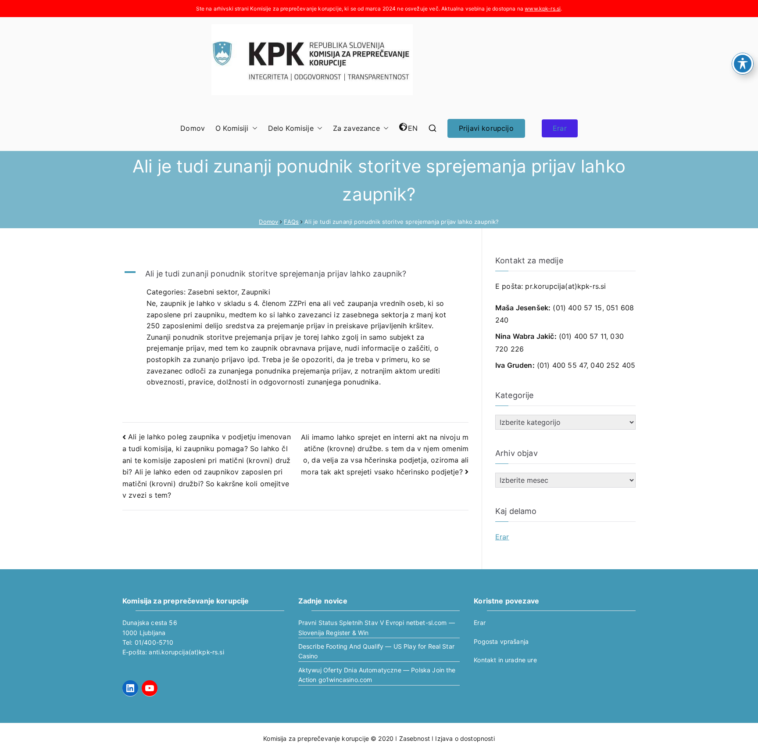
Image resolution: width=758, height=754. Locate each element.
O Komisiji (232, 128)
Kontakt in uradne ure (505, 660)
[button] (253, 128)
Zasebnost (414, 738)
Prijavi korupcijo (486, 128)
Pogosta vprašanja (501, 641)
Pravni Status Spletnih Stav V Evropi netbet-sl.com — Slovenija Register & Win (376, 627)
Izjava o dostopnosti (464, 738)
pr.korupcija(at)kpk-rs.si (565, 286)
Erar (560, 128)
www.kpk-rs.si (543, 8)
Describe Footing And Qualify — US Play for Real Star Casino (376, 651)
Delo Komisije (291, 128)
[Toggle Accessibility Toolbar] (742, 63)
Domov (192, 128)
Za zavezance (356, 128)
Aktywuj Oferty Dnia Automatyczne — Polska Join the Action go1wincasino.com (377, 674)
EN (413, 128)
